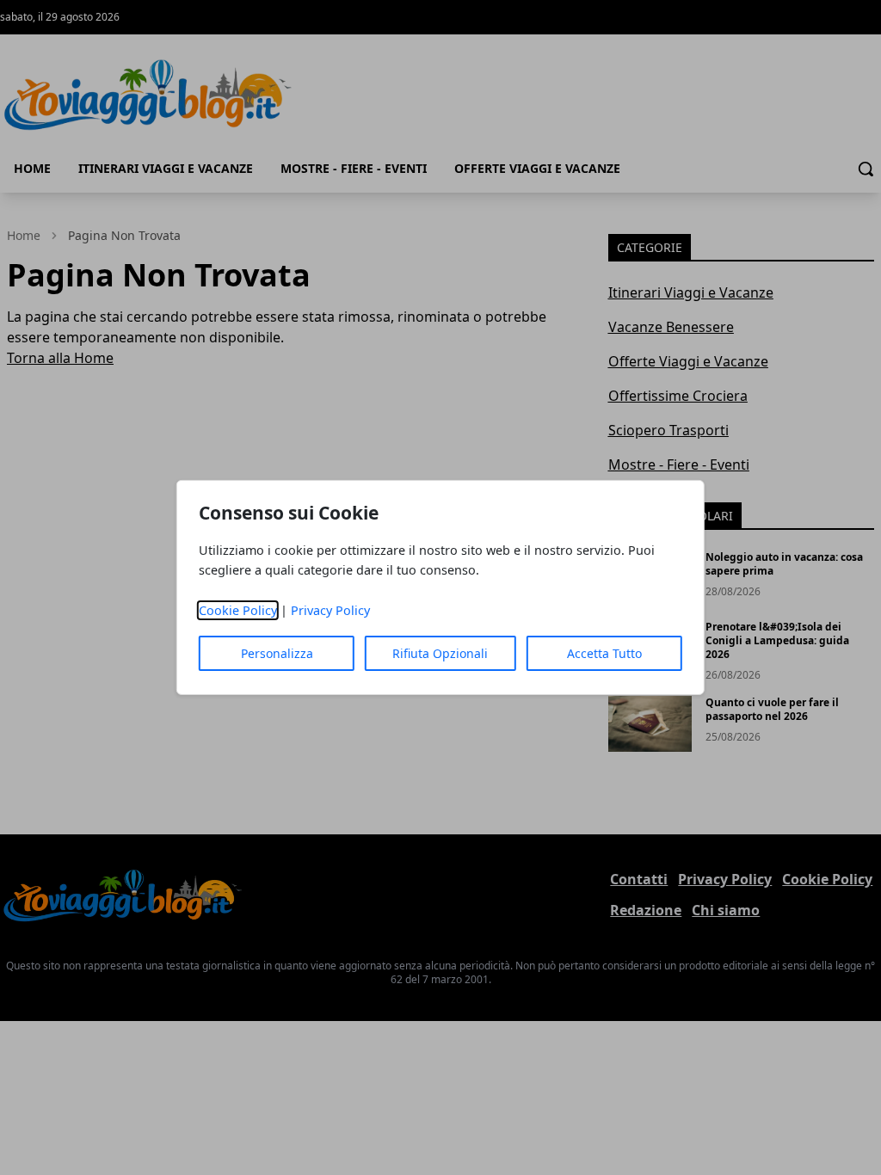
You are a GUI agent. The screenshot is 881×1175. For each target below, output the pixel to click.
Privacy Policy (330, 610)
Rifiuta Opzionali (440, 653)
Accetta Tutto (604, 653)
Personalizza (277, 653)
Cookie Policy (238, 610)
